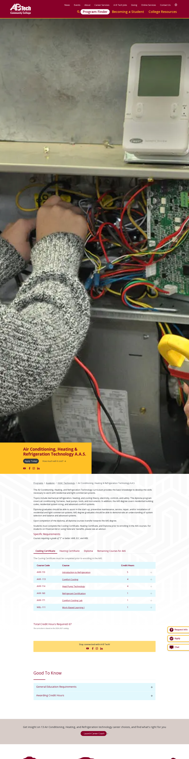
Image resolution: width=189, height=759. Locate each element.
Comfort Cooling (70, 579)
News (67, 5)
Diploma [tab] (88, 550)
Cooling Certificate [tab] (45, 550)
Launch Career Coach (94, 733)
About (87, 5)
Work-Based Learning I (73, 607)
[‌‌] (151, 572)
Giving (134, 5)
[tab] (94, 687)
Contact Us (165, 5)
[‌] (24, 468)
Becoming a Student (128, 11)
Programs (38, 483)
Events (77, 5)
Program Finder (95, 11)
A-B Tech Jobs (120, 5)
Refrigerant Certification (74, 593)
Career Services (101, 5)
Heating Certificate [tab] (70, 550)
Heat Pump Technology (73, 586)
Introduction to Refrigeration (76, 572)
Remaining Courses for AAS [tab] (111, 550)
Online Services (148, 5)
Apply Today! (31, 461)
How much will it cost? (52, 461)
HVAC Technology (66, 483)
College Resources (162, 11)
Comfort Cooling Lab (72, 600)
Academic (50, 483)
